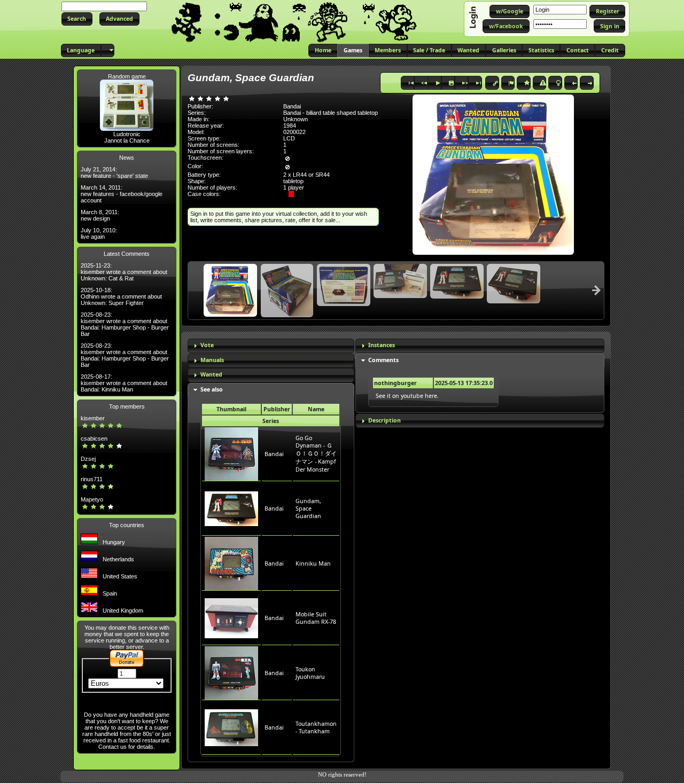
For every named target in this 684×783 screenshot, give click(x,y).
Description (384, 420)
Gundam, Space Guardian (308, 508)
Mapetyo (92, 499)
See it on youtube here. (407, 396)
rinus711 (92, 479)
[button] (76, 19)
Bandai (274, 454)
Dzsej (88, 459)
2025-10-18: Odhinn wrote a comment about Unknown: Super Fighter (121, 296)
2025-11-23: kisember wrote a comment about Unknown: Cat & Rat (124, 271)
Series (270, 421)
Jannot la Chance (127, 140)
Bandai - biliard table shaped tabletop (330, 112)
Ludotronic (127, 134)
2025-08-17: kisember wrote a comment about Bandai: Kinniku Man (124, 383)
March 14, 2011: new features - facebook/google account (121, 193)
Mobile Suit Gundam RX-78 (316, 617)
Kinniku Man (313, 563)
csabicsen (94, 438)
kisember (93, 418)
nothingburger (395, 383)
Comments (383, 360)
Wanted (211, 374)
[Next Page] (596, 290)
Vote (207, 345)
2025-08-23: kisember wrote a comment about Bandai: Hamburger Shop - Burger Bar (125, 324)
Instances (381, 345)
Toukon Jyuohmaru (310, 672)
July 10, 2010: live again (99, 233)
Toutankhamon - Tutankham (316, 727)
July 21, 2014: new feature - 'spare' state (114, 172)
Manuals (212, 360)
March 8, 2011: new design (100, 215)
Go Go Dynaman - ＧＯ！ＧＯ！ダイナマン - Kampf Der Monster (316, 453)
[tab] (271, 346)
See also (211, 389)
